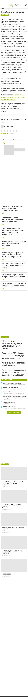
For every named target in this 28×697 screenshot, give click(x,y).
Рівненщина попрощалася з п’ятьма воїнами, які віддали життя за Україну (14, 372)
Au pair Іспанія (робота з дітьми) (11, 506)
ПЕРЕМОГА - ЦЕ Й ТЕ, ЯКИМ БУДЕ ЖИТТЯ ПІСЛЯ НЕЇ (12, 483)
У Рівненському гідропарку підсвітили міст (13, 364)
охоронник (6, 574)
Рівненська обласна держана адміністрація (13, 119)
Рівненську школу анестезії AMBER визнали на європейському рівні (12, 208)
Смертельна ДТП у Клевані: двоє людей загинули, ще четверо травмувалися (13, 355)
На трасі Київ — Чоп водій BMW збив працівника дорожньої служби (13, 266)
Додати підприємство (14, 412)
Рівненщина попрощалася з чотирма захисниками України (13, 276)
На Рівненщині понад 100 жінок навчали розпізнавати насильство (14, 243)
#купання (9, 122)
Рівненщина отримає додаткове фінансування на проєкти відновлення (12, 219)
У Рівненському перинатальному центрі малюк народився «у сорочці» (12, 345)
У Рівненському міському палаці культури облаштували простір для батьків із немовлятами (13, 231)
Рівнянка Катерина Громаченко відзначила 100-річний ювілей (14, 285)
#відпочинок (3, 122)
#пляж (14, 122)
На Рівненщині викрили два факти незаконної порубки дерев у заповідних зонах (12, 255)
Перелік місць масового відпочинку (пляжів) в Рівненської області (13, 97)
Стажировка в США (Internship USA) (13, 529)
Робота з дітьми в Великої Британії (12, 552)
